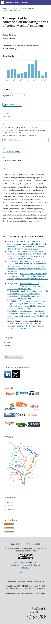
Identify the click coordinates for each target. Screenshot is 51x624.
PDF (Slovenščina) (13, 105)
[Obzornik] (16, 377)
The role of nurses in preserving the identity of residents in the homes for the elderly (27, 276)
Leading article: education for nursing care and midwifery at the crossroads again (26, 313)
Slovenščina (8, 345)
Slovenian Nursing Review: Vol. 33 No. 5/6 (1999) (25, 297)
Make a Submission (13, 357)
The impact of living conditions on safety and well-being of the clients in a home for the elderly (27, 244)
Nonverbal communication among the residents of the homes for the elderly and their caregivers (27, 266)
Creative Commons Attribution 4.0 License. (25, 566)
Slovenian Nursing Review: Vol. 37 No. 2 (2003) (25, 247)
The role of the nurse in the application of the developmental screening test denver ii (27, 253)
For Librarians (9, 509)
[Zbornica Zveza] (25, 577)
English (7, 342)
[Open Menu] (2, 2)
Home (4, 8)
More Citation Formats (12, 140)
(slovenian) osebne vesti (17, 326)
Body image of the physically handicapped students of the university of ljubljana (27, 293)
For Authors (8, 506)
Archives (13, 8)
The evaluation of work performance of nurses (23, 284)
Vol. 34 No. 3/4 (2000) (27, 8)
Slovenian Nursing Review (17, 2)
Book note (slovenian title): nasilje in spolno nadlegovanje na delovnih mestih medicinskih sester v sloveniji (27, 303)
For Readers (8, 502)
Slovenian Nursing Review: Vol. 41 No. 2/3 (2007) (25, 257)
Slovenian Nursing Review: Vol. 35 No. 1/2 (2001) (28, 307)
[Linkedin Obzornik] (8, 377)
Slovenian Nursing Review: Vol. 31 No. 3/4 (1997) (25, 287)
